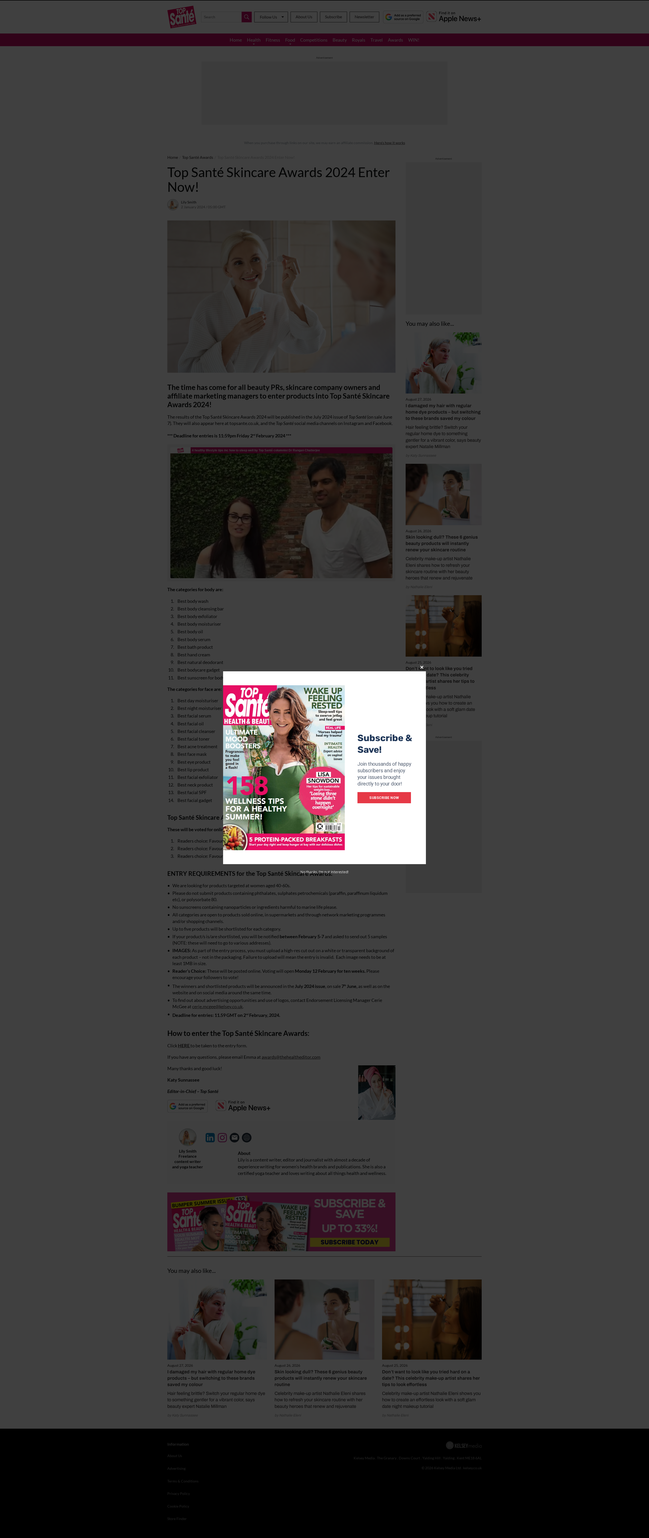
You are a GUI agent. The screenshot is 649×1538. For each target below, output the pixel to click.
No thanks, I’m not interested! (324, 871)
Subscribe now (384, 798)
